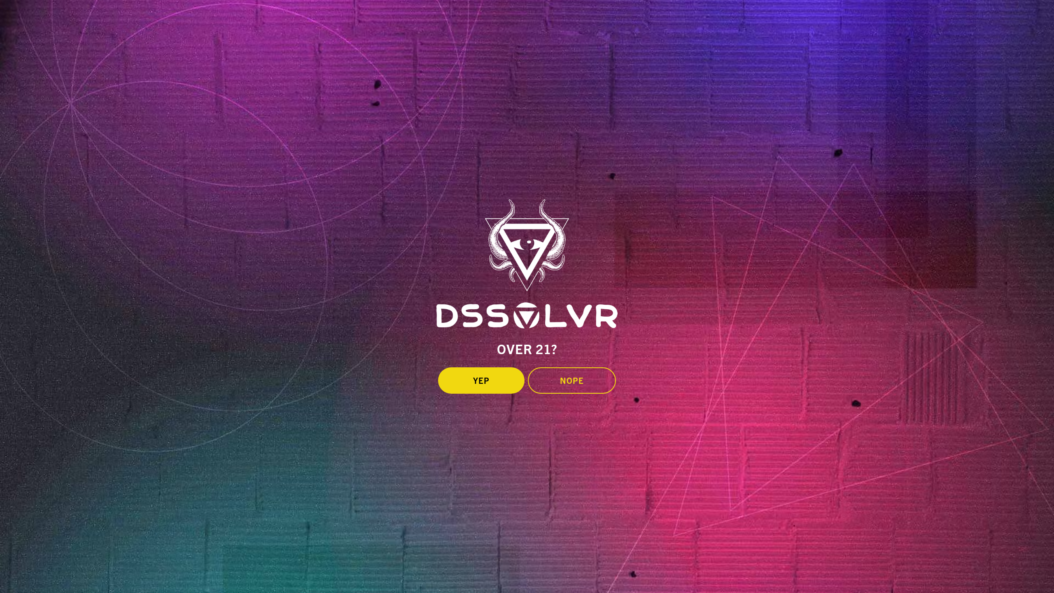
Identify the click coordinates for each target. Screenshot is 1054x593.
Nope (572, 380)
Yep (481, 380)
